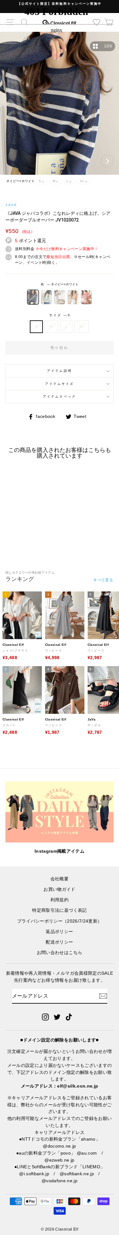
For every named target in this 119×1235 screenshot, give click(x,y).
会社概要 (59, 879)
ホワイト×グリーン (46, 297)
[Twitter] (57, 1016)
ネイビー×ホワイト (33, 297)
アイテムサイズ (59, 383)
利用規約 (59, 899)
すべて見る (103, 580)
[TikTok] (68, 1016)
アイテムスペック (59, 396)
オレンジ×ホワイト (86, 297)
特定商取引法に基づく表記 (59, 910)
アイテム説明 (59, 370)
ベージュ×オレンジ (73, 297)
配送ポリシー (59, 942)
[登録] (103, 996)
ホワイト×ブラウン (59, 297)
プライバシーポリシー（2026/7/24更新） (59, 921)
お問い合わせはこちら (59, 952)
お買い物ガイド (59, 889)
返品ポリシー (59, 931)
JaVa (11, 205)
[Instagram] (45, 1016)
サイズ (59, 315)
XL (81, 326)
